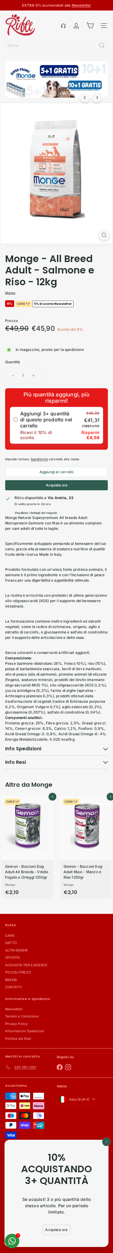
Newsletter (14, 1009)
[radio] (56, 425)
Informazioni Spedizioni (24, 1031)
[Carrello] (90, 25)
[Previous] (85, 97)
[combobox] (56, 45)
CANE (10, 935)
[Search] (102, 45)
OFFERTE (12, 957)
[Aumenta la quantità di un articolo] (33, 375)
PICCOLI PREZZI (18, 972)
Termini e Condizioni (22, 1016)
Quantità (12, 362)
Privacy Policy (16, 1024)
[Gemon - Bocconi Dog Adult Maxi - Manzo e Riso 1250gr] (86, 847)
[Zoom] (104, 235)
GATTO (11, 943)
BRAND (11, 980)
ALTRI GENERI (16, 950)
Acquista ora (56, 485)
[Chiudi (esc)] (106, 1142)
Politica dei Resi (18, 1038)
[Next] (97, 97)
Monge (41, 784)
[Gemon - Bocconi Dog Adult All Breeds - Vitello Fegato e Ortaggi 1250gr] (27, 847)
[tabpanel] (56, 688)
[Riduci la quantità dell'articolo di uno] (13, 375)
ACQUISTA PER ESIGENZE (26, 965)
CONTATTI (13, 987)
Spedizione (39, 459)
